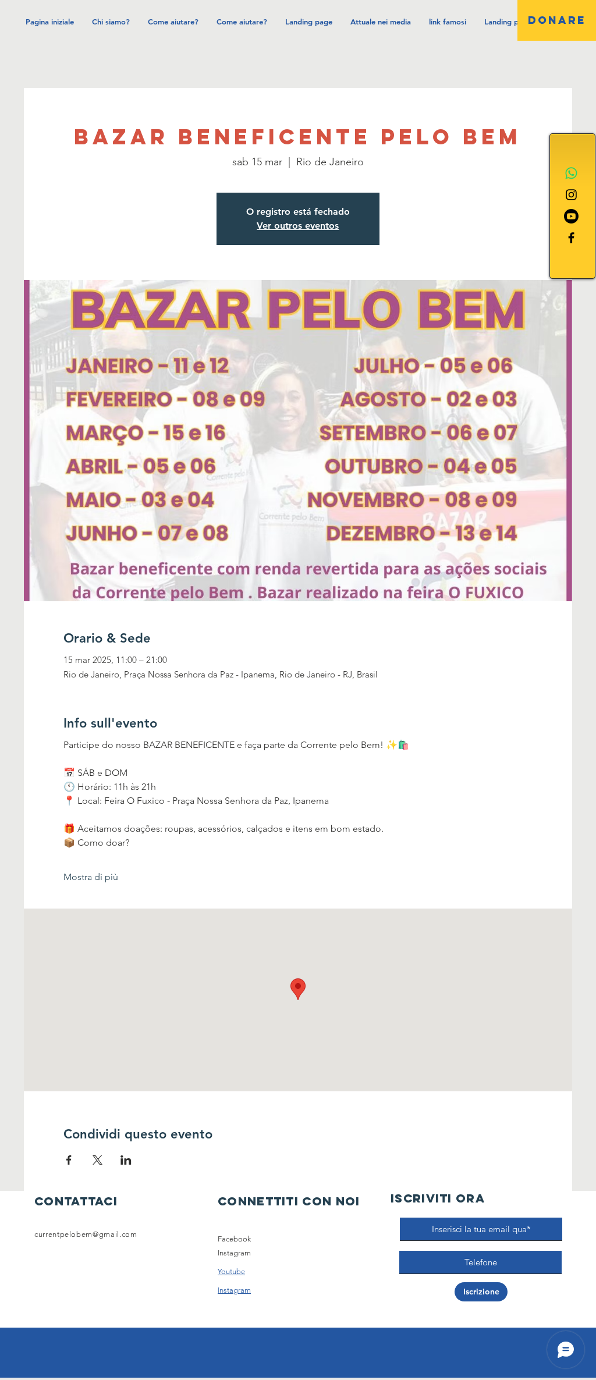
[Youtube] (571, 216)
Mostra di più (90, 876)
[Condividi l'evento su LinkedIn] (126, 1160)
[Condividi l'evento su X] (97, 1160)
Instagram (234, 1252)
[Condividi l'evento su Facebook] (68, 1160)
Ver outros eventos (298, 225)
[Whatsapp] (571, 173)
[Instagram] (571, 194)
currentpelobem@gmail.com (85, 1234)
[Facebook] (571, 237)
